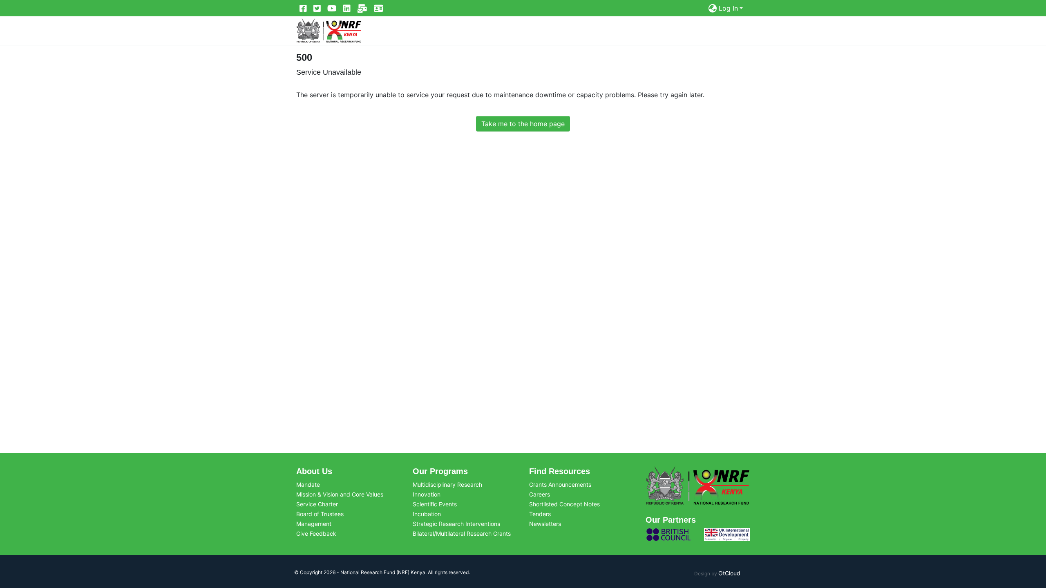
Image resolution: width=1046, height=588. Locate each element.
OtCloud (729, 573)
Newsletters (545, 523)
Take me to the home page (523, 124)
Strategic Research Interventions (456, 523)
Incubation (427, 513)
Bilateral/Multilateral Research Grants (462, 533)
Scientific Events (435, 504)
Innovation (426, 494)
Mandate (308, 484)
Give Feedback (316, 533)
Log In (728, 8)
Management (313, 523)
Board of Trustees (320, 513)
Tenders (540, 513)
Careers (539, 494)
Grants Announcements (560, 484)
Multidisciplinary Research (447, 484)
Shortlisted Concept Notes (564, 504)
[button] (713, 8)
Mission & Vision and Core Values (339, 494)
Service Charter (317, 504)
